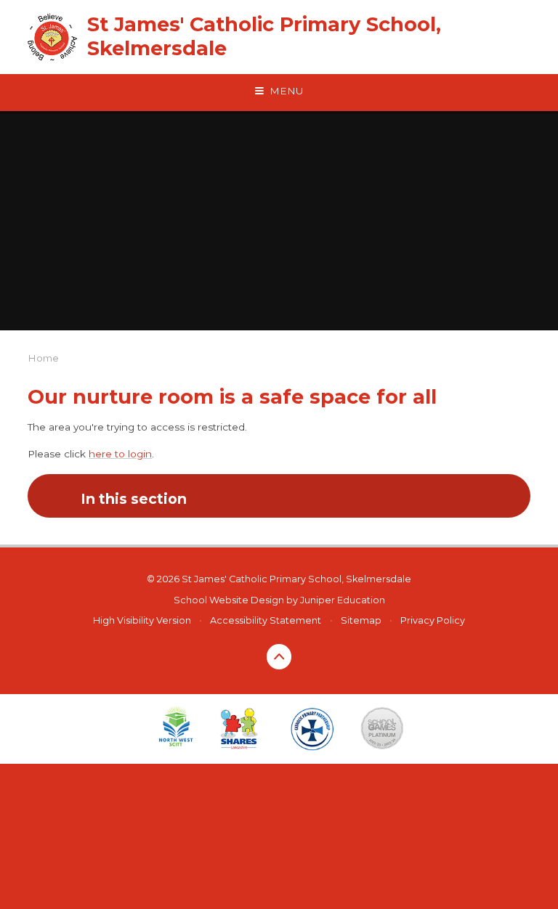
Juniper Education (342, 600)
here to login (120, 454)
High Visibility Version (142, 620)
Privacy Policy (432, 620)
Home (43, 358)
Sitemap (361, 620)
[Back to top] (279, 656)
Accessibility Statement (265, 620)
